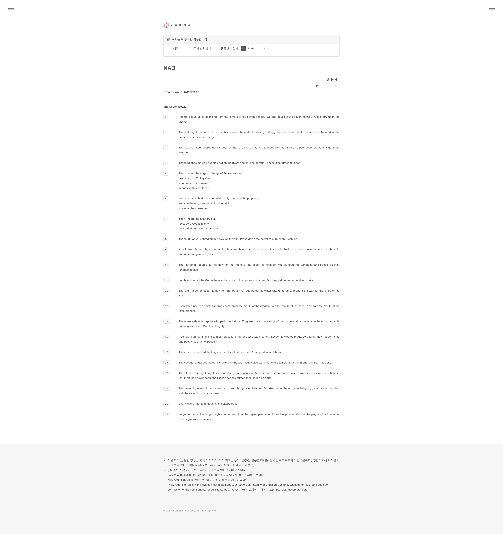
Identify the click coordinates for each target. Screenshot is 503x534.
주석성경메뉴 (11, 10)
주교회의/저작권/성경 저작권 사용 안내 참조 (226, 465)
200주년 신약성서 (200, 48)
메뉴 (491, 10)
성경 (176, 48)
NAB (251, 48)
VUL (266, 48)
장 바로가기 (333, 79)
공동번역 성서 (229, 48)
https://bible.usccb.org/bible (290, 489)
